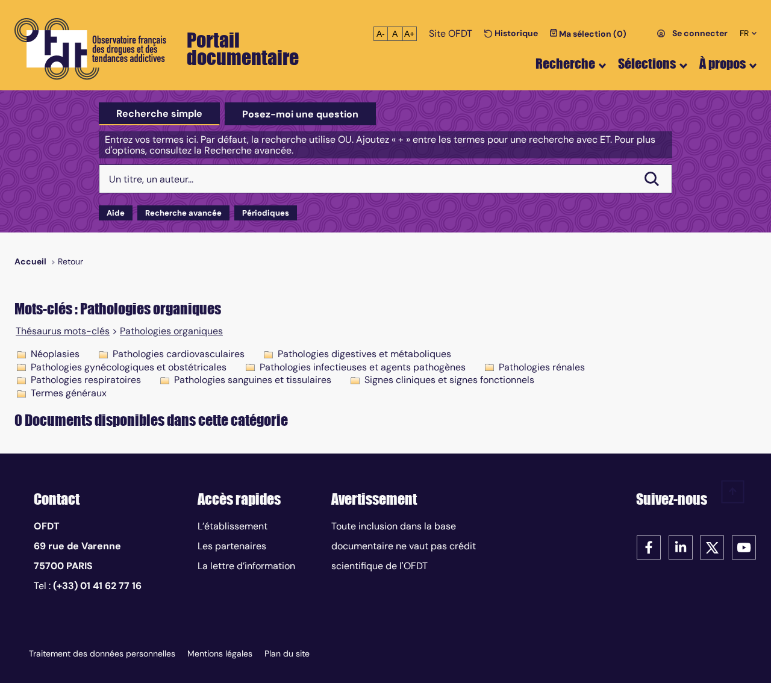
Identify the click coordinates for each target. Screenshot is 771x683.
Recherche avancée (183, 213)
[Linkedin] (681, 546)
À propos (722, 63)
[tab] (159, 113)
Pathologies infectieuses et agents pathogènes (363, 367)
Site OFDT (450, 33)
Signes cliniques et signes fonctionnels (449, 379)
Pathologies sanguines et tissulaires (252, 379)
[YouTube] (744, 546)
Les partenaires (232, 546)
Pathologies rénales (542, 367)
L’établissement (232, 526)
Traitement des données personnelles (102, 653)
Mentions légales (219, 653)
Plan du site (287, 653)
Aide (116, 213)
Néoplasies (55, 354)
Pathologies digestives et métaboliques (364, 354)
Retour (70, 261)
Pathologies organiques (171, 331)
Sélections (647, 63)
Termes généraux (69, 393)
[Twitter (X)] (712, 546)
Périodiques (265, 213)
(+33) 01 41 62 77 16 (97, 585)
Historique (515, 33)
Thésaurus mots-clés (63, 331)
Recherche (565, 63)
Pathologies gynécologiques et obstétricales (128, 367)
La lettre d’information (246, 566)
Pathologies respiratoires (86, 379)
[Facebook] (649, 546)
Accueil (30, 261)
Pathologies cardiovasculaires (179, 354)
